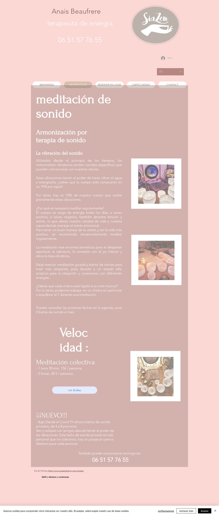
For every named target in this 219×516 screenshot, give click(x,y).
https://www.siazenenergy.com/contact (66, 471)
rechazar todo (186, 510)
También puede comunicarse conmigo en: (110, 453)
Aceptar (205, 510)
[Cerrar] (215, 510)
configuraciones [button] (166, 510)
